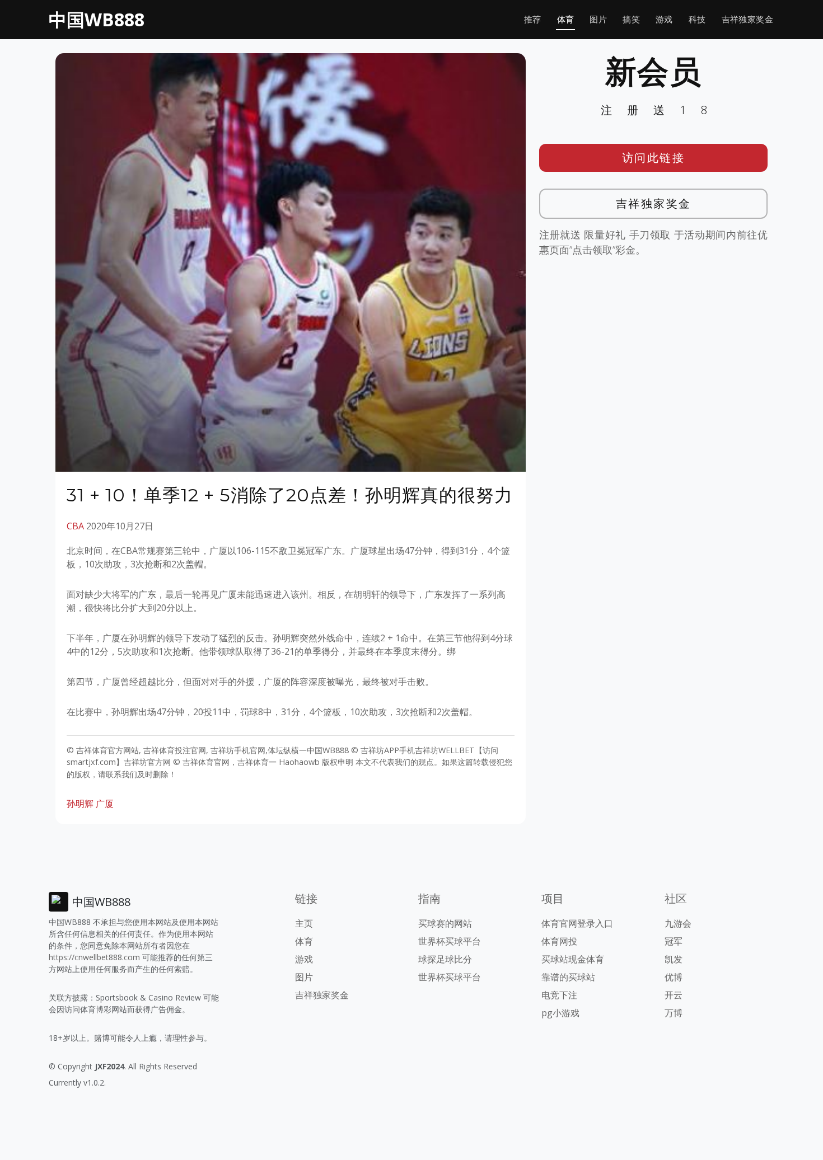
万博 (673, 1013)
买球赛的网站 (445, 923)
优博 (673, 977)
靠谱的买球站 (568, 977)
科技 (697, 19)
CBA (75, 526)
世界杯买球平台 (449, 941)
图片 (598, 19)
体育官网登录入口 (577, 923)
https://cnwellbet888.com (94, 957)
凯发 (673, 959)
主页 (304, 923)
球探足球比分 (445, 959)
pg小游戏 (560, 1013)
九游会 (678, 923)
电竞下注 (559, 995)
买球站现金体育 (572, 959)
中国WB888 (96, 19)
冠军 (673, 941)
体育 (565, 19)
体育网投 (559, 941)
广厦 (105, 803)
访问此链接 (653, 157)
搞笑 (631, 19)
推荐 (532, 19)
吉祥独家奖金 (747, 19)
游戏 (664, 19)
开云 (673, 995)
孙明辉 (80, 803)
